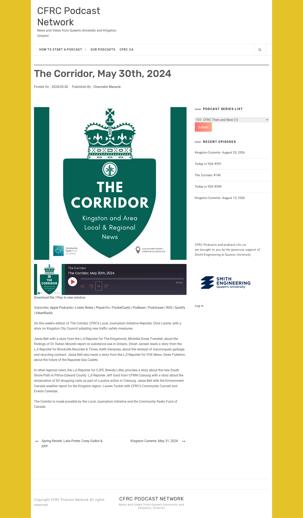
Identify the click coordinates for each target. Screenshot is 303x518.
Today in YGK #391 (208, 164)
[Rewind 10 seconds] (91, 286)
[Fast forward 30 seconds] (107, 286)
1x (98, 286)
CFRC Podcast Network (68, 16)
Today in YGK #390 (208, 186)
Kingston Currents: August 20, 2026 (220, 152)
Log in (199, 306)
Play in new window (70, 297)
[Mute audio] (83, 286)
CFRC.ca (126, 49)
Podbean (139, 308)
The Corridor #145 (208, 175)
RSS (169, 308)
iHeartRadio (44, 313)
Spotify (180, 308)
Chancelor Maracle (107, 87)
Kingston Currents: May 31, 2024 (154, 441)
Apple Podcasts (61, 308)
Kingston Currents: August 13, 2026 (220, 198)
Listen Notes (84, 308)
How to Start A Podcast (60, 49)
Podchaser (156, 308)
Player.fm (103, 308)
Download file (44, 297)
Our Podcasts (102, 49)
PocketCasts (121, 308)
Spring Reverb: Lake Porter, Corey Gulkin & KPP (72, 443)
